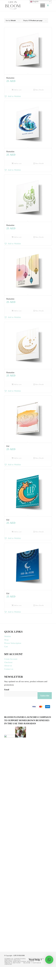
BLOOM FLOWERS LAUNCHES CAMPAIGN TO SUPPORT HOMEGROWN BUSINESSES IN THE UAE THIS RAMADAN (27, 720)
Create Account (10, 659)
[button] (28, 96)
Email (6, 690)
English (35, 1)
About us (8, 666)
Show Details (39, 90)
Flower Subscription (12, 643)
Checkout (8, 662)
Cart (6, 646)
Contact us (8, 669)
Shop (6, 640)
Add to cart (17, 90)
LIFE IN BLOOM (19, 955)
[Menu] (41, 5)
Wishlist (7, 636)
